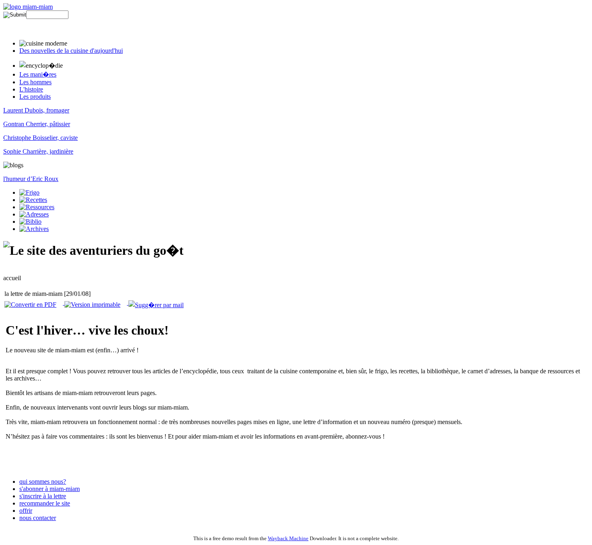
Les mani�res (37, 74)
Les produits (35, 96)
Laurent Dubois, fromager (36, 110)
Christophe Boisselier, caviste (40, 137)
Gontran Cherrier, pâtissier (36, 124)
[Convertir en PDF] (30, 302)
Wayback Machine (288, 538)
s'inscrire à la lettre (42, 496)
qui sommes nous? (42, 481)
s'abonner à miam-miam (49, 488)
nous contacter (37, 517)
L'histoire (31, 89)
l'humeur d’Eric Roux (30, 178)
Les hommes (35, 82)
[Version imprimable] (91, 302)
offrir (25, 510)
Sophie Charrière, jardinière (38, 151)
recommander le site (44, 503)
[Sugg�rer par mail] (155, 302)
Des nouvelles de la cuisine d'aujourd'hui (71, 50)
